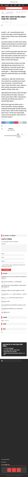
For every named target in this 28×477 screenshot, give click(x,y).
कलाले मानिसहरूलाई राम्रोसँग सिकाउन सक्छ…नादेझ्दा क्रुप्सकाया (11, 308)
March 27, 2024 (5, 22)
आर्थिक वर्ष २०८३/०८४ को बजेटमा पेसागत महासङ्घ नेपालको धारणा (12, 297)
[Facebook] (9, 470)
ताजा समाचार (7, 5)
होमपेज (2, 5)
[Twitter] (14, 470)
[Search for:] (14, 8)
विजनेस (15, 5)
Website (3, 261)
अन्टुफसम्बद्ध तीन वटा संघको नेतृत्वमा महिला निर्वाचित (13, 345)
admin (11, 22)
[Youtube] (19, 470)
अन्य (23, 5)
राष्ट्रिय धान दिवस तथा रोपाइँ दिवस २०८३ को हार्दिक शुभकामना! (11, 281)
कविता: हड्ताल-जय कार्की (5, 301)
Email (2, 257)
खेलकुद (19, 5)
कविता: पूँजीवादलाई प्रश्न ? (5, 312)
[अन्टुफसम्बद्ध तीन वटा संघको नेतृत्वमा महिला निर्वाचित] (14, 341)
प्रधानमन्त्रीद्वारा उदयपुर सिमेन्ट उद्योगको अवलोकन (12, 350)
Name (2, 253)
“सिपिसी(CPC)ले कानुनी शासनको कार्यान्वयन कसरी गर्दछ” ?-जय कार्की (14, 354)
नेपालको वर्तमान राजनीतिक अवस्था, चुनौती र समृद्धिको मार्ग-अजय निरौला (12, 290)
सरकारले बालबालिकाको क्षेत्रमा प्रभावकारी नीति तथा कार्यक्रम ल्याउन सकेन (13, 305)
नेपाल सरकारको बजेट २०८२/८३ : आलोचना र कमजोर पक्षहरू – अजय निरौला (13, 294)
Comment (3, 243)
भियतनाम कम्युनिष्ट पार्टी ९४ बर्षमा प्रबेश (10, 351)
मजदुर (11, 5)
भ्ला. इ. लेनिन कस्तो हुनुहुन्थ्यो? (9, 348)
